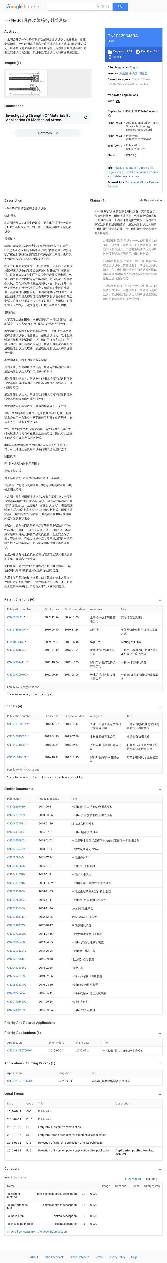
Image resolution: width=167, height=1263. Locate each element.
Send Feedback (54, 1257)
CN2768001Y (15, 617)
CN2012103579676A (20, 1050)
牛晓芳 (133, 73)
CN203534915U (17, 882)
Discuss (112, 186)
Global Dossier (149, 182)
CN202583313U (17, 916)
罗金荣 (123, 73)
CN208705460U (17, 942)
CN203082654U (17, 857)
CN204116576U (17, 866)
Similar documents (136, 172)
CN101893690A (17, 629)
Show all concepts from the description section (37, 1231)
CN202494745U (17, 925)
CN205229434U (17, 993)
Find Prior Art (148, 51)
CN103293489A (17, 806)
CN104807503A (17, 736)
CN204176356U (17, 967)
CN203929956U (17, 891)
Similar (117, 56)
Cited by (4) (146, 167)
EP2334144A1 (16, 642)
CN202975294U (17, 950)
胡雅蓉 (143, 73)
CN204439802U (17, 832)
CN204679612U (17, 959)
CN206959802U (17, 840)
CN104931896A (17, 744)
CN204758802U (17, 899)
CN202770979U (17, 674)
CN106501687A (17, 757)
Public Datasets (79, 1257)
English (134, 67)
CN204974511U (17, 823)
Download (134, 1178)
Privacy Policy (117, 1257)
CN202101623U (17, 649)
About (34, 1257)
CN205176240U (17, 984)
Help (134, 1257)
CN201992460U (17, 1001)
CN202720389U (17, 976)
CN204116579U (17, 874)
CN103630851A (17, 724)
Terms (99, 1257)
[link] (17, 1195)
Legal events (115, 172)
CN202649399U (17, 849)
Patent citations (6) (125, 167)
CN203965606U (17, 908)
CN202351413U (17, 662)
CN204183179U (17, 1010)
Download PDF (122, 51)
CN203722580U (17, 933)
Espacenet (132, 182)
